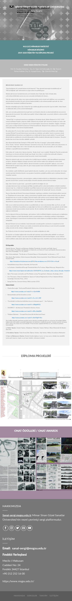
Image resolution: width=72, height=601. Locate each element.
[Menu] (5, 8)
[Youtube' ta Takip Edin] (29, 528)
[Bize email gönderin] (23, 528)
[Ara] (68, 8)
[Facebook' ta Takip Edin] (5, 528)
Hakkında (19, 596)
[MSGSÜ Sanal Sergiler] (36, 8)
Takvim (43, 596)
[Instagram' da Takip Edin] (11, 528)
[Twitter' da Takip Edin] (17, 528)
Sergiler (32, 596)
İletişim (54, 596)
